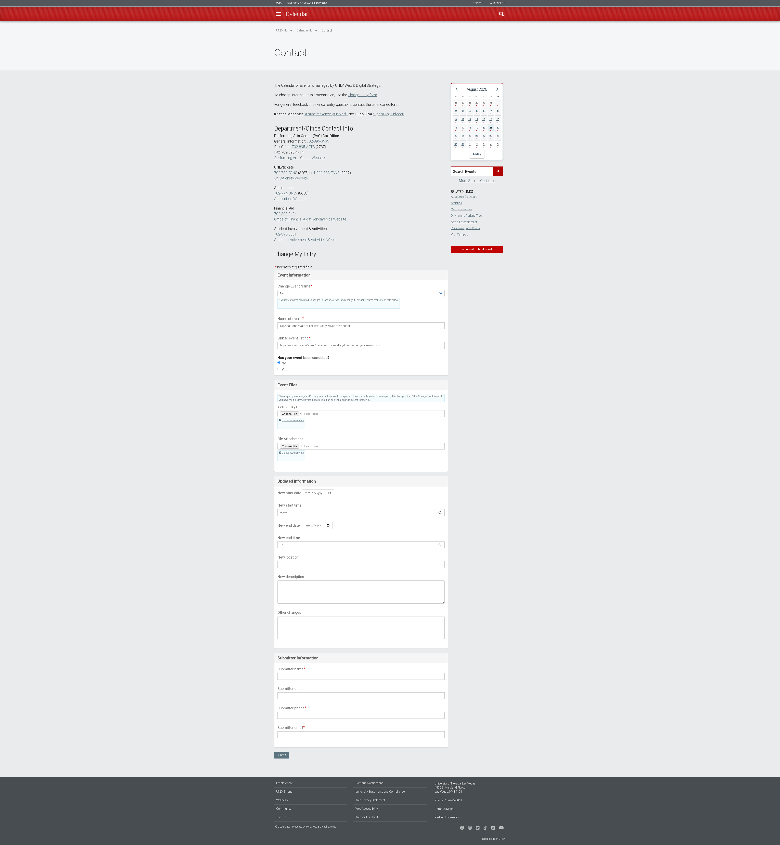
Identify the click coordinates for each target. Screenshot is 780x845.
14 (490, 119)
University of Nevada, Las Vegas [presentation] (306, 3)
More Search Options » (477, 180)
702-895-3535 (318, 141)
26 (455, 102)
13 (483, 119)
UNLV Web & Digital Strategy (321, 826)
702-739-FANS (285, 173)
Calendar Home (307, 30)
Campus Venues (461, 209)
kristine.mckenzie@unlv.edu (326, 114)
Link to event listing (293, 338)
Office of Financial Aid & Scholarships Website (310, 219)
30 (483, 102)
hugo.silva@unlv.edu (388, 114)
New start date (289, 493)
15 (497, 119)
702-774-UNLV (285, 193)
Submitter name (290, 669)
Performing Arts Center (465, 228)
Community (283, 808)
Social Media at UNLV (493, 838)
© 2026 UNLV (282, 826)
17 (463, 127)
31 (490, 102)
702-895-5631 (285, 234)
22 (497, 127)
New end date (288, 525)
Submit (281, 755)
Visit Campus (459, 234)
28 (469, 102)
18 (469, 127)
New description (290, 577)
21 (490, 127)
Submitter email (290, 727)
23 (455, 135)
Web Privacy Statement (370, 800)
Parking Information (447, 817)
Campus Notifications (369, 783)
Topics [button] (477, 3)
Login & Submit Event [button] (478, 249)
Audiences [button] (497, 3)
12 (476, 119)
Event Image (287, 406)
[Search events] (497, 171)
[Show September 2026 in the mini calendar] (497, 89)
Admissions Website (290, 199)
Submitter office (290, 688)
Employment (284, 783)
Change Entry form (362, 95)
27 (463, 102)
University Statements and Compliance (380, 791)
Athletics (456, 203)
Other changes (289, 612)
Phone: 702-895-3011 (448, 800)
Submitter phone (290, 708)
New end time (288, 538)
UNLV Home (284, 30)
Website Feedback (367, 817)
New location (288, 557)
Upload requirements (293, 420)
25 (469, 135)
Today (476, 154)
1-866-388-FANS (326, 173)
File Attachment (290, 439)
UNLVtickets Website (291, 178)
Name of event (289, 319)
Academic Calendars (464, 196)
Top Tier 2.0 (283, 817)
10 (463, 119)
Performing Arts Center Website (299, 158)
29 (476, 102)
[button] (278, 14)
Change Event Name (293, 286)
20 (483, 127)
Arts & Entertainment (464, 222)
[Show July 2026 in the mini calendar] (456, 89)
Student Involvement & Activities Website (307, 240)
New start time (289, 505)
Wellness (282, 800)
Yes (285, 369)
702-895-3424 (285, 214)
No (284, 363)
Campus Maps (444, 808)
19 (476, 127)
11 (469, 119)
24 (463, 135)
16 (455, 127)
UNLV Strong (284, 791)
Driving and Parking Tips (466, 215)
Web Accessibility (366, 808)
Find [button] (501, 14)
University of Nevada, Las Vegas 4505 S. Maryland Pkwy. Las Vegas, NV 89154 (455, 787)
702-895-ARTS (303, 147)
